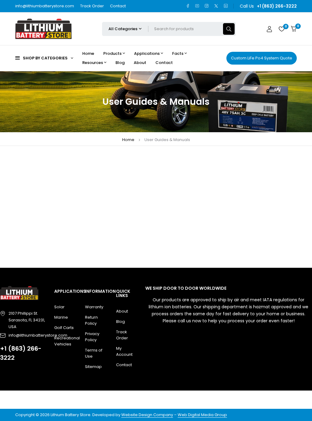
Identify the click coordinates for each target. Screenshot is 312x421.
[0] (294, 29)
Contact (118, 6)
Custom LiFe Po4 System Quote (261, 58)
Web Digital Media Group (202, 415)
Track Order (92, 6)
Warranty (94, 307)
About (122, 311)
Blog (120, 321)
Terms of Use (93, 353)
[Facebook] (188, 6)
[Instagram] (207, 6)
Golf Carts (64, 328)
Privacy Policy (92, 337)
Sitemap (93, 367)
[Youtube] (197, 6)
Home (128, 140)
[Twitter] (216, 6)
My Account (124, 351)
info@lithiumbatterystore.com (44, 6)
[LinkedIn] (226, 6)
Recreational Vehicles (65, 341)
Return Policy (91, 320)
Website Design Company (147, 415)
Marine (61, 317)
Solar (59, 307)
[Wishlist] (281, 29)
